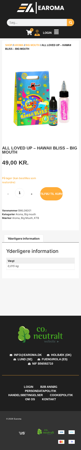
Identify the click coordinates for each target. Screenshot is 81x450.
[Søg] (70, 22)
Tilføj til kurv (51, 193)
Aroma (19, 45)
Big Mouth (27, 218)
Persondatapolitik (40, 391)
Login (28, 386)
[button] (56, 32)
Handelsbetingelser (25, 395)
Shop (8, 45)
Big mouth (33, 45)
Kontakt (49, 399)
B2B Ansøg (48, 386)
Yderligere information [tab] (24, 238)
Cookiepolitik (61, 395)
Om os (30, 399)
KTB (36, 218)
